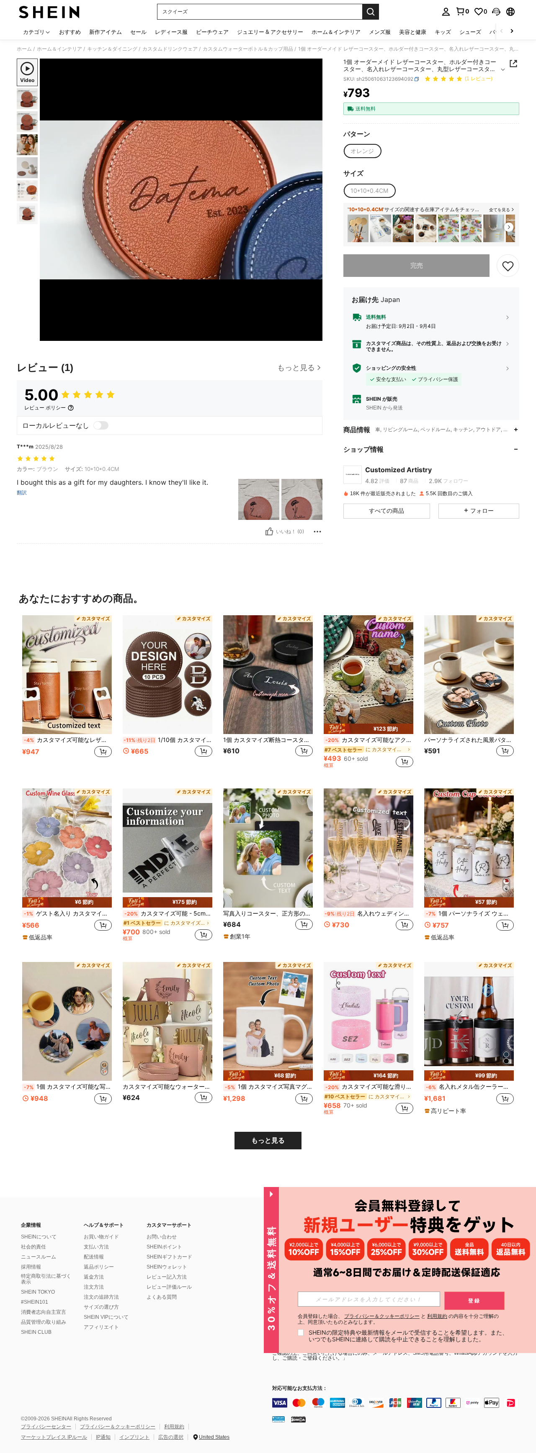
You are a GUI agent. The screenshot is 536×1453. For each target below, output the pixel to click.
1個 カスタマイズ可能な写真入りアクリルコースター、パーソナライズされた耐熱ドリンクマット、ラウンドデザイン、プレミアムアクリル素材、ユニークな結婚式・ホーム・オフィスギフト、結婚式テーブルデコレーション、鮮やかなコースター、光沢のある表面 (68, 1086)
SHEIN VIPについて (106, 1317)
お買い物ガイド (101, 1237)
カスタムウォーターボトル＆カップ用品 (248, 49)
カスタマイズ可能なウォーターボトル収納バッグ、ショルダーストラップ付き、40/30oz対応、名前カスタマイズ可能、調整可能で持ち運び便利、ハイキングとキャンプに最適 (167, 1086)
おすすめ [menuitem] (70, 31)
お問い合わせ (162, 1237)
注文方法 (94, 1287)
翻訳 (22, 493)
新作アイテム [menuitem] (105, 31)
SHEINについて (39, 1237)
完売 (416, 265)
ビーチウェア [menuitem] (212, 31)
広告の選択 (170, 1437)
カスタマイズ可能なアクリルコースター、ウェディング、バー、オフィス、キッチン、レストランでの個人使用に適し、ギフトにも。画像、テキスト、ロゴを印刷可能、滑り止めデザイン (369, 740)
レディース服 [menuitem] (171, 31)
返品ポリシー (99, 1267)
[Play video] (181, 200)
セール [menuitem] (138, 31)
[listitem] (358, 229)
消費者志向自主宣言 (43, 1312)
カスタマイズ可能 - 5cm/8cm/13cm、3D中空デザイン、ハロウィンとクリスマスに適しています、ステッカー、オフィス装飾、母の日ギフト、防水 (168, 913)
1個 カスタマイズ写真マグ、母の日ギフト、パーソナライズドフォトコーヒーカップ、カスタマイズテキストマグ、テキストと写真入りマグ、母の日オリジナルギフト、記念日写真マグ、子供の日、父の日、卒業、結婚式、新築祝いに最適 (269, 1086)
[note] (368, 729)
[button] (496, 12)
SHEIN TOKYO (38, 1292)
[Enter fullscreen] (313, 334)
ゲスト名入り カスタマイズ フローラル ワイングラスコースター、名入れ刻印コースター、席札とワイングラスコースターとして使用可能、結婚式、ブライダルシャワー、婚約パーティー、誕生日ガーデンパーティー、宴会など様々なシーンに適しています (68, 913)
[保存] (508, 265)
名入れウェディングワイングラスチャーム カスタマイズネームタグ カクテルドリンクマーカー (369, 913)
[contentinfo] (397, 1403)
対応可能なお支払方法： (299, 1388)
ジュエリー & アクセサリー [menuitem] (270, 31)
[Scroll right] (512, 31)
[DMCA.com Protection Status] (298, 1419)
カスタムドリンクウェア (170, 49)
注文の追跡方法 (101, 1297)
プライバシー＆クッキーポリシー (117, 1427)
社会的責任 (33, 1247)
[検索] (370, 12)
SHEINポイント (164, 1247)
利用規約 (174, 1427)
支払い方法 (96, 1247)
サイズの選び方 (101, 1307)
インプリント (134, 1437)
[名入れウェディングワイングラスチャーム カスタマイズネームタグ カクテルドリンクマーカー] (368, 848)
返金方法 (94, 1277)
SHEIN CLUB (36, 1332)
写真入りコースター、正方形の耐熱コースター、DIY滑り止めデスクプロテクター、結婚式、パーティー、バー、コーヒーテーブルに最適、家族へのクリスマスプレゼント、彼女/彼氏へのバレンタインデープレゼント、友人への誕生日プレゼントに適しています (268, 913)
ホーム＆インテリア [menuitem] (336, 31)
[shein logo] (49, 11)
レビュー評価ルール (169, 1287)
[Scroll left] (502, 31)
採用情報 (31, 1267)
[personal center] (446, 12)
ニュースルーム (38, 1257)
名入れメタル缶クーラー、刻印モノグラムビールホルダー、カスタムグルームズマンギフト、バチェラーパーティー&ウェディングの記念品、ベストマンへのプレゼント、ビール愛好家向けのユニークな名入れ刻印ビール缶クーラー (470, 1086)
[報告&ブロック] (317, 532)
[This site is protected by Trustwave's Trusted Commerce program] (278, 1419)
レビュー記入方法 (167, 1277)
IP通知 (103, 1437)
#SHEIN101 (34, 1302)
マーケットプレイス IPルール (54, 1437)
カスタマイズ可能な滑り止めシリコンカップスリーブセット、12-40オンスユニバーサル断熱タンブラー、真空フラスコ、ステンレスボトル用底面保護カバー (369, 1086)
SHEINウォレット (167, 1267)
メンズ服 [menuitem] (380, 31)
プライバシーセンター (46, 1427)
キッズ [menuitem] (443, 31)
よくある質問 (162, 1297)
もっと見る (268, 1140)
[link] (462, 11)
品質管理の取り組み (43, 1322)
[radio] (362, 151)
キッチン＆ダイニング (112, 49)
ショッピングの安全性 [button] (391, 368)
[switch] (100, 425)
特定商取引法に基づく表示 (46, 1279)
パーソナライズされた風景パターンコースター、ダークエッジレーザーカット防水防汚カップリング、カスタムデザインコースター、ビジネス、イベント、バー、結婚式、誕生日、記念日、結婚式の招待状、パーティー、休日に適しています (469, 740)
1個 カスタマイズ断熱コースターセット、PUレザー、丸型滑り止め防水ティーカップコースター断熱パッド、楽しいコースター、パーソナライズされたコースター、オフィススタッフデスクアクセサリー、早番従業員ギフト (268, 740)
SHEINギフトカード (169, 1257)
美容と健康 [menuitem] (412, 31)
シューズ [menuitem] (470, 31)
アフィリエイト (101, 1327)
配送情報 (94, 1257)
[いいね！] (269, 532)
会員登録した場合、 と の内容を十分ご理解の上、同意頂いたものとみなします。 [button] (398, 1319)
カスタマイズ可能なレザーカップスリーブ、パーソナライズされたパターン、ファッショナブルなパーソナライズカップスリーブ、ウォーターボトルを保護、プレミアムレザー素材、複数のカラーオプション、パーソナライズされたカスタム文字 (68, 740)
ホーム (24, 49)
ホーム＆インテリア (59, 49)
